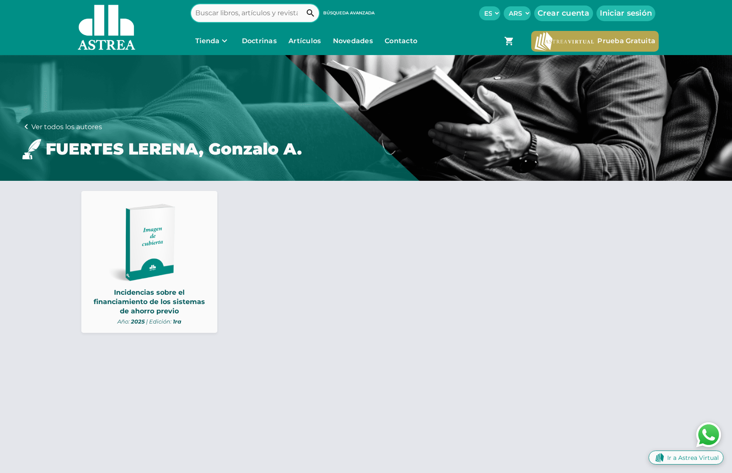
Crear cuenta (564, 13)
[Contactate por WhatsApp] (709, 434)
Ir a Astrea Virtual (693, 458)
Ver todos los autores (66, 127)
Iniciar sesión (626, 13)
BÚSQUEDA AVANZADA (348, 13)
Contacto (401, 41)
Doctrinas (259, 41)
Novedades (354, 41)
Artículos (305, 41)
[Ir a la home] (104, 27)
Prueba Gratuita (626, 41)
